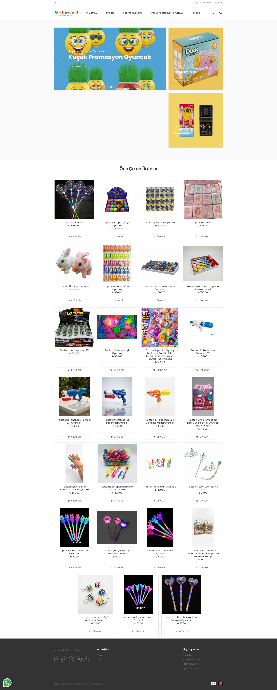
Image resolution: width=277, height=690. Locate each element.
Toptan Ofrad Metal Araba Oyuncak (160, 288)
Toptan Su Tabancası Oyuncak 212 (203, 352)
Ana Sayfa (91, 13)
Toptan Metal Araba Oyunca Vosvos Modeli (203, 288)
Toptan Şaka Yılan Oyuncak (160, 222)
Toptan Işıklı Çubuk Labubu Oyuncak (74, 552)
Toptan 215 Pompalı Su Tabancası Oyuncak (117, 421)
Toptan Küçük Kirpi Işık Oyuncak (117, 352)
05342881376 (205, 2)
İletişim (196, 13)
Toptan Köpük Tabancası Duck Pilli (193, 68)
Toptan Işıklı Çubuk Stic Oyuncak (160, 552)
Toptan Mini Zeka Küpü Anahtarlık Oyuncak (95, 619)
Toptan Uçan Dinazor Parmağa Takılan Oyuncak (74, 488)
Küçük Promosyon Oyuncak (167, 13)
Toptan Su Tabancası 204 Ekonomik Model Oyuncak (160, 421)
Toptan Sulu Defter (202, 222)
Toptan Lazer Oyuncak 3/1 (74, 350)
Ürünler (109, 13)
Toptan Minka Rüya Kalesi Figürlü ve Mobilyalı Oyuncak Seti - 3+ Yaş (202, 422)
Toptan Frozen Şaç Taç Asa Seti (203, 488)
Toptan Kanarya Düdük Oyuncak (117, 288)
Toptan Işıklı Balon (74, 222)
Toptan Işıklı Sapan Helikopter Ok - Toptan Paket (117, 488)
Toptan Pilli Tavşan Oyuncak (74, 286)
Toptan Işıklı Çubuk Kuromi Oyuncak (138, 619)
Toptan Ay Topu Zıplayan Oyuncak (117, 224)
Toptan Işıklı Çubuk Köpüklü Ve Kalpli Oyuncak (181, 619)
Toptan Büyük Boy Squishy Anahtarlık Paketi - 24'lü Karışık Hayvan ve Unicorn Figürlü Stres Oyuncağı (160, 355)
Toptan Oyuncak (132, 13)
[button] (212, 13)
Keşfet (180, 78)
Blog (99, 655)
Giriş (220, 2)
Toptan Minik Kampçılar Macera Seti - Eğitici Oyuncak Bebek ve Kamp (202, 553)
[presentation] (60, 60)
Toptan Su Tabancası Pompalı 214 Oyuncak (74, 421)
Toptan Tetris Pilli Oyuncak (188, 125)
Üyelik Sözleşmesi (191, 668)
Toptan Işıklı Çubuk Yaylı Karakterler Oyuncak (117, 552)
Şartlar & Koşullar (191, 659)
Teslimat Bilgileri (191, 663)
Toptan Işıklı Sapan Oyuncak (160, 486)
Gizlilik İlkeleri (189, 655)
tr (55, 2)
